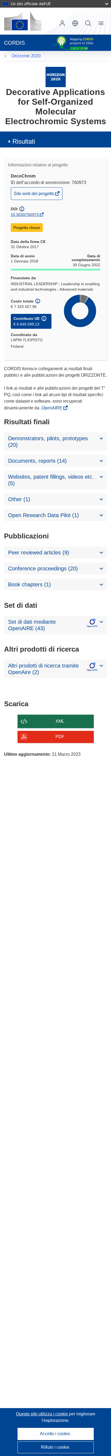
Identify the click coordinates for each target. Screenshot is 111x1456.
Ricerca (88, 23)
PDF (60, 736)
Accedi (62, 23)
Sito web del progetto (34, 195)
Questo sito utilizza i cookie (42, 1414)
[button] (75, 23)
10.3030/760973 (25, 214)
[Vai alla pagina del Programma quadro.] (56, 76)
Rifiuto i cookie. (55, 1447)
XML (60, 721)
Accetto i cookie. (55, 1433)
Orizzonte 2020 (26, 56)
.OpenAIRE (51, 408)
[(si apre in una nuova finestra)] (22, 21)
